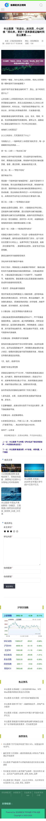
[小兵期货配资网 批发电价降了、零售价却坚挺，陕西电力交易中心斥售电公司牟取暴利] (11, 467)
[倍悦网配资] (15, 4)
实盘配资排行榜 (38, 793)
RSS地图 (28, 812)
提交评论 (9, 586)
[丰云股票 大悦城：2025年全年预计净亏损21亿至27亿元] (34, 470)
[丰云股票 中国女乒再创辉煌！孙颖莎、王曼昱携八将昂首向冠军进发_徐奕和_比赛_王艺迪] (11, 494)
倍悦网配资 (6, 792)
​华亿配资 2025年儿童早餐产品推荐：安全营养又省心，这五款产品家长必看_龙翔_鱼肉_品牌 (23, 772)
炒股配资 (17, 792)
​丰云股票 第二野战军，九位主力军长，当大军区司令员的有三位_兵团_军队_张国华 (23, 781)
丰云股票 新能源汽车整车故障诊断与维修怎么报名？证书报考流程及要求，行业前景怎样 (23, 722)
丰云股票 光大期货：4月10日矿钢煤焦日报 (21, 697)
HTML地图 (36, 812)
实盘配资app (28, 793)
